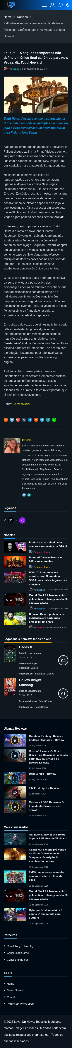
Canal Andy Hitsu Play (20, 946)
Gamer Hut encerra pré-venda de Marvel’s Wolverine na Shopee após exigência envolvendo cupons (47, 855)
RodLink (41, 590)
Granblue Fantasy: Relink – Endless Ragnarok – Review (46, 738)
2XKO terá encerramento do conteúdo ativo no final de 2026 (46, 876)
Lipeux (40, 628)
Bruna (16, 69)
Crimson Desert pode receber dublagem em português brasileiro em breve (47, 618)
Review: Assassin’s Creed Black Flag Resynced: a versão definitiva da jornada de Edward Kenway (48, 757)
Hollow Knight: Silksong (30, 682)
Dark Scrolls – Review (42, 773)
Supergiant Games (28, 668)
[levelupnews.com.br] (11, 5)
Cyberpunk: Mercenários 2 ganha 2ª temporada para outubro (45, 914)
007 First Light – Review (44, 788)
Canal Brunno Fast (18, 959)
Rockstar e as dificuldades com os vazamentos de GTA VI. (48, 544)
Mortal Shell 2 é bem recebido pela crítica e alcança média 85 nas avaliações (48, 599)
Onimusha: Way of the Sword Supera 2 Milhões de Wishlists (48, 836)
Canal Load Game (18, 952)
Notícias (22, 17)
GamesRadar (21, 404)
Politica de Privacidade (20, 1004)
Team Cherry (45, 701)
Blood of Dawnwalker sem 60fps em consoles (45, 559)
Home (8, 17)
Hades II (25, 647)
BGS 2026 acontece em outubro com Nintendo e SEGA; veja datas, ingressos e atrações (48, 578)
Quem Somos (15, 990)
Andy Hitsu (42, 552)
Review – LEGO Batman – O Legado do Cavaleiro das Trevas (46, 806)
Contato (11, 997)
